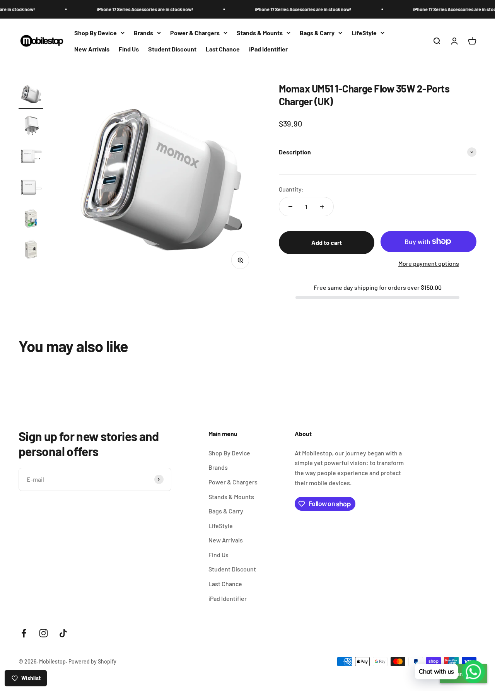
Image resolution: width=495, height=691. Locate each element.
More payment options (428, 263)
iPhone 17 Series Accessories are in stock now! (133, 9)
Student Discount (172, 49)
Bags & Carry (317, 32)
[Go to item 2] (31, 126)
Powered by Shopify (92, 661)
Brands (143, 32)
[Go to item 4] (31, 188)
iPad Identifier (268, 49)
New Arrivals (91, 49)
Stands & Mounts (260, 32)
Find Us (129, 49)
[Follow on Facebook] (24, 633)
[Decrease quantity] (290, 206)
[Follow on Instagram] (43, 633)
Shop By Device (95, 32)
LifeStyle (364, 32)
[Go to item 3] (31, 157)
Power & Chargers (195, 32)
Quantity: (291, 189)
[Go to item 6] (31, 250)
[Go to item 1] (31, 95)
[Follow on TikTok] (63, 633)
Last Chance (223, 49)
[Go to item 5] (31, 219)
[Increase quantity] (322, 206)
